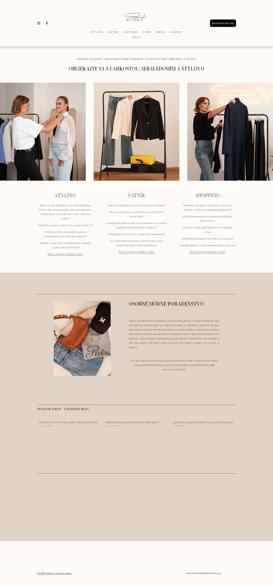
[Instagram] (38, 23)
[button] (231, 413)
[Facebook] (46, 23)
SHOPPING (130, 32)
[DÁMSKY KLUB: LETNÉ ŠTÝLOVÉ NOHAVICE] (204, 417)
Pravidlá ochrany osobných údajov (54, 573)
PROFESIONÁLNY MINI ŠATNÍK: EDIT (132, 422)
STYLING (96, 32)
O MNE (146, 32)
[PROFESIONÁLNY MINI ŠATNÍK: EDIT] (137, 417)
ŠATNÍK (113, 32)
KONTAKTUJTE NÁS (223, 23)
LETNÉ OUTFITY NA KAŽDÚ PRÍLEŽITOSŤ (68, 422)
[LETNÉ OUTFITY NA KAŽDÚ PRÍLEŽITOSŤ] (70, 417)
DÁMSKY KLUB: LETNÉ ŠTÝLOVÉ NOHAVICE (203, 422)
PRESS (160, 32)
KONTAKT (176, 32)
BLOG (136, 37)
